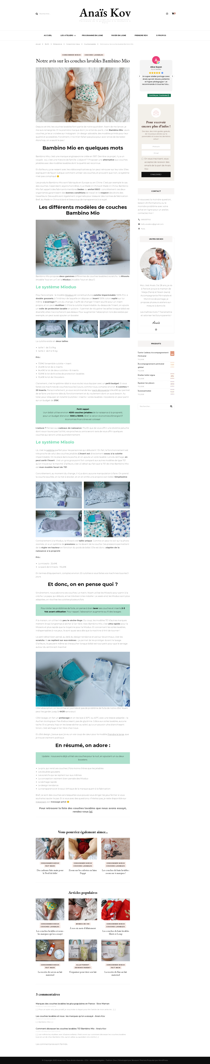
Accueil (48, 35)
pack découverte (100, 390)
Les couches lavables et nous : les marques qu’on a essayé (50, 932)
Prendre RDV (141, 35)
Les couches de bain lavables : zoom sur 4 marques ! (116, 872)
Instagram (41, 802)
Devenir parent (83, 967)
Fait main (50, 866)
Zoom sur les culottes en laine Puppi (83, 872)
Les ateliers (67, 35)
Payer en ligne (118, 35)
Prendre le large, (116, 734)
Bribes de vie (82, 924)
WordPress (163, 1060)
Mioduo (69, 295)
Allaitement (82, 965)
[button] (172, 76)
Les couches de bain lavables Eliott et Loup (115, 932)
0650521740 (146, 219)
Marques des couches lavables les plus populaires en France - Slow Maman (72, 1004)
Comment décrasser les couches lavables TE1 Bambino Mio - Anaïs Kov (71, 1029)
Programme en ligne (92, 35)
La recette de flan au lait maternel (115, 973)
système (50, 450)
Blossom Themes (138, 1060)
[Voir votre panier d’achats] (173, 14)
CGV (86, 1060)
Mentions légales (97, 1060)
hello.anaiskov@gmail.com (152, 224)
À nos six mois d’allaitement (83, 928)
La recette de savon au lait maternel (50, 973)
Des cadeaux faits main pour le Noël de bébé (50, 872)
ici (90, 811)
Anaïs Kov (105, 12)
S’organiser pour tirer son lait (82, 971)
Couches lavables (94, 55)
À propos (161, 35)
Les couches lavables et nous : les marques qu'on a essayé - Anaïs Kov (70, 1016)
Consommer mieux (71, 55)
